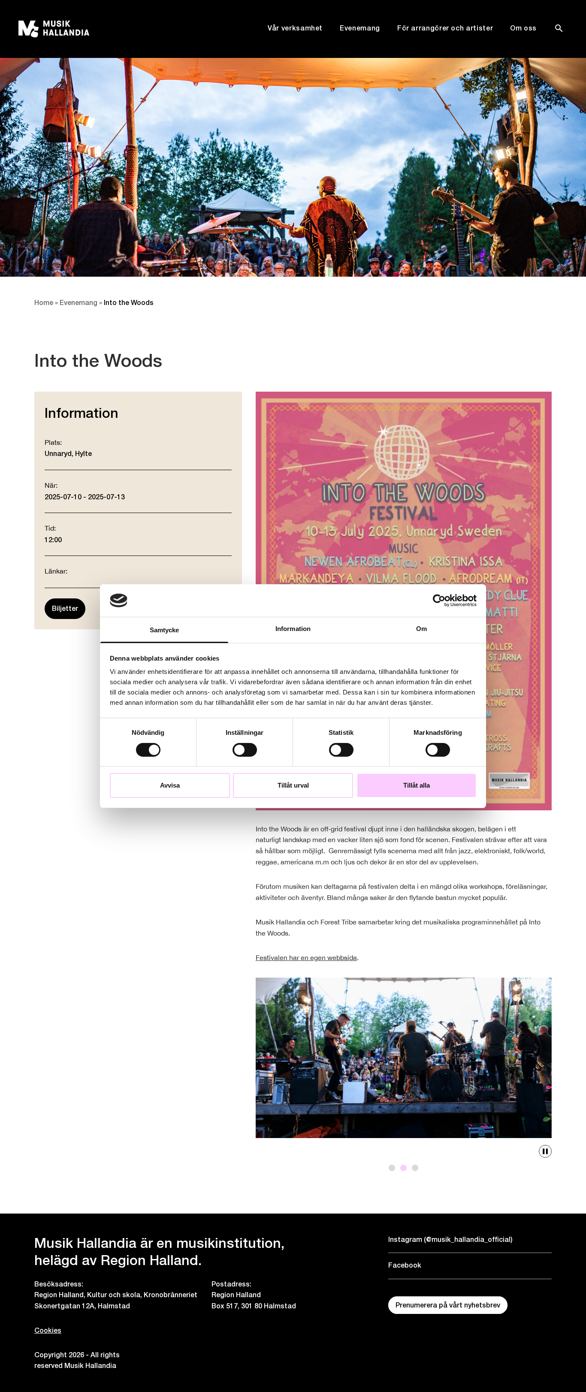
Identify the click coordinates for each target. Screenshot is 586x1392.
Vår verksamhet (295, 28)
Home (43, 303)
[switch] (245, 750)
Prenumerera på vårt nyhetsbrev (448, 1305)
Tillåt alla (416, 785)
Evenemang (360, 28)
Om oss (523, 28)
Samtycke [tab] (164, 630)
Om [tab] (421, 628)
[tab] (392, 1168)
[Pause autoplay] (545, 1151)
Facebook (404, 1265)
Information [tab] (293, 628)
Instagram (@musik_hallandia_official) (450, 1239)
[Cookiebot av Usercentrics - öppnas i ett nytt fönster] (439, 600)
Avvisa (170, 785)
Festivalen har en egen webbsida (306, 958)
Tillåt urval (293, 785)
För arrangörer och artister (445, 28)
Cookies (47, 1330)
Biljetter (65, 608)
